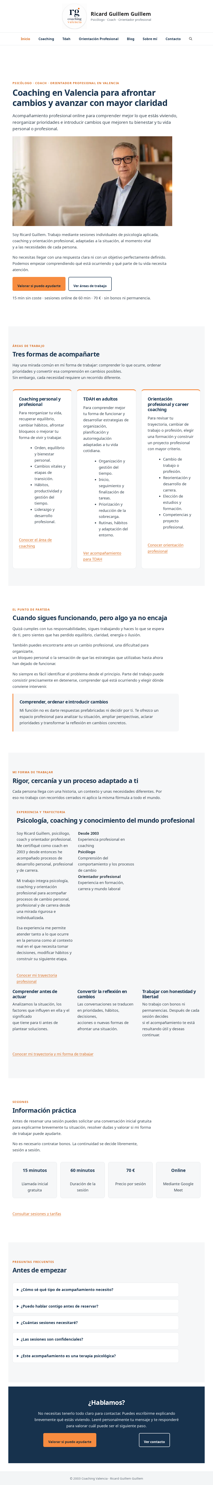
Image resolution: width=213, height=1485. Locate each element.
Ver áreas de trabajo (90, 286)
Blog (130, 39)
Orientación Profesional (99, 39)
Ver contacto (154, 1442)
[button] (190, 39)
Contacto (173, 39)
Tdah (66, 39)
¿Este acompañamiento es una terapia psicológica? (68, 1355)
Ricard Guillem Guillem (121, 13)
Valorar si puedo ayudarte (39, 286)
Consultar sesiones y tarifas (36, 1213)
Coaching (46, 39)
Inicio (25, 39)
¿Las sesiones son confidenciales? (52, 1339)
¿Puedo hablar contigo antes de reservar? (59, 1306)
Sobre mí (150, 39)
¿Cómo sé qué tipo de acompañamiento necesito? (67, 1289)
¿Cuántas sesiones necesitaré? (49, 1322)
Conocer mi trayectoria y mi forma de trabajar (52, 1053)
